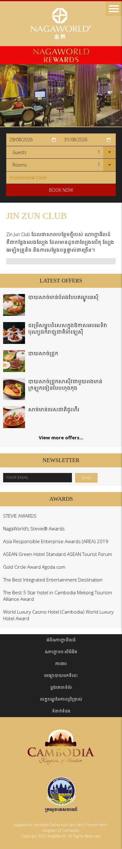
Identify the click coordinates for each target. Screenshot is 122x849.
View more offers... (61, 437)
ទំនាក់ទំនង (61, 711)
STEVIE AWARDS (20, 516)
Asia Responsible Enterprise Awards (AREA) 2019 (55, 541)
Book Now (61, 190)
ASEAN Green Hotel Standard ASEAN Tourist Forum (57, 554)
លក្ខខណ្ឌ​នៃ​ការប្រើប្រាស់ (61, 699)
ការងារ (61, 663)
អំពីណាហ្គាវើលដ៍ (61, 640)
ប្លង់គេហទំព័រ (61, 687)
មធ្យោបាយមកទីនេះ (61, 675)
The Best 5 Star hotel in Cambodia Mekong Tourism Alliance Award (57, 595)
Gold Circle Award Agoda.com (34, 567)
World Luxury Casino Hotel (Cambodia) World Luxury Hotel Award (58, 615)
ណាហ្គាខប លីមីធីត (61, 651)
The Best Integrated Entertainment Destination (53, 579)
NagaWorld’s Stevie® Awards (34, 528)
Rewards (61, 55)
